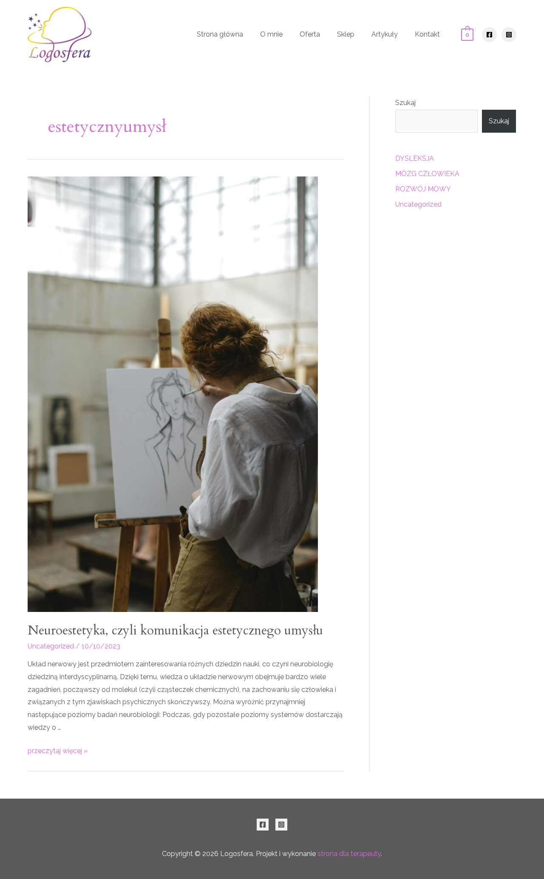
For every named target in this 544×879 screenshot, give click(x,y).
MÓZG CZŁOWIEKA (427, 174)
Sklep (345, 34)
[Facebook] (489, 34)
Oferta (310, 34)
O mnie (271, 34)
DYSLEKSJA (414, 158)
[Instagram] (509, 34)
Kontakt (427, 34)
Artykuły (384, 34)
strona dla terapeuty (349, 854)
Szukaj (405, 103)
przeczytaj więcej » (58, 751)
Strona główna (220, 34)
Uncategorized (51, 646)
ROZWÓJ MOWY (423, 189)
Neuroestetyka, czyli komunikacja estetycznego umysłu (175, 630)
